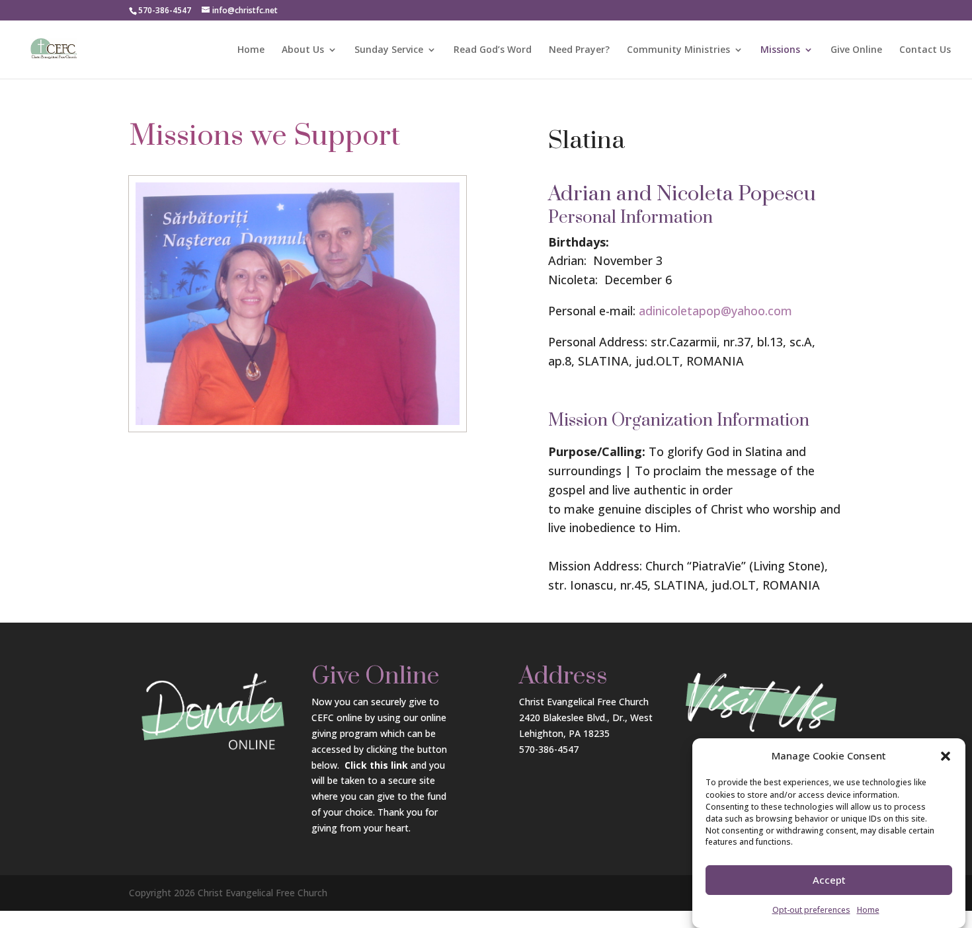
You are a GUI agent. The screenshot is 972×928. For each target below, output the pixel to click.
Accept (829, 880)
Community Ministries (678, 50)
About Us (303, 50)
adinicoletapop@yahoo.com (715, 311)
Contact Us (925, 50)
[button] (945, 756)
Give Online (856, 50)
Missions (780, 50)
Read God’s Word (493, 50)
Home (868, 909)
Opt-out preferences (811, 909)
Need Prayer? (579, 50)
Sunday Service (388, 50)
